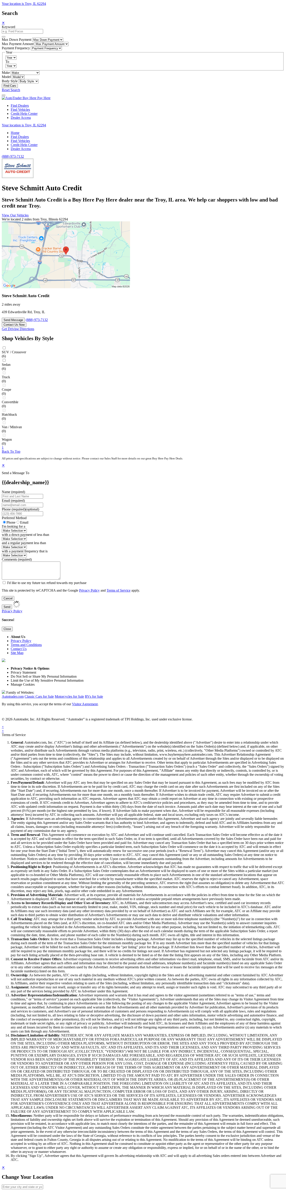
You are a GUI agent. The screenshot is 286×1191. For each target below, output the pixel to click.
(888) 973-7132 (13, 156)
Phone (20, 509)
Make (6, 72)
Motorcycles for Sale (69, 696)
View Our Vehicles (15, 215)
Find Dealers (20, 105)
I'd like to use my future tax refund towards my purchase (46, 583)
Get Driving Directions (18, 329)
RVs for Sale (94, 696)
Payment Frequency (16, 48)
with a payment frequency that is (25, 551)
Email (24, 522)
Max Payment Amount (18, 44)
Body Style (10, 81)
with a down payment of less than (25, 535)
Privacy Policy (89, 590)
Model (6, 77)
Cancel (8, 598)
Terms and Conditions (26, 645)
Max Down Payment (16, 39)
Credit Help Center (24, 113)
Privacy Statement (23, 672)
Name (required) (13, 492)
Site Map (17, 653)
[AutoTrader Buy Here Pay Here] (26, 98)
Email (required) (13, 500)
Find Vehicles (20, 109)
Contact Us (19, 649)
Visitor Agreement (85, 704)
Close (7, 629)
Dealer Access (21, 117)
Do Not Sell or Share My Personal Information (44, 676)
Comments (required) (17, 559)
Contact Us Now (14, 324)
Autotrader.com (13, 696)
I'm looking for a (13, 526)
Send (7, 607)
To (7, 62)
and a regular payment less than (24, 543)
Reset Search (11, 90)
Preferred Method (14, 518)
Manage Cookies (23, 684)
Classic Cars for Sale (39, 696)
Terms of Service (118, 590)
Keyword (8, 27)
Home (15, 133)
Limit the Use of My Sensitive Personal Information (47, 680)
